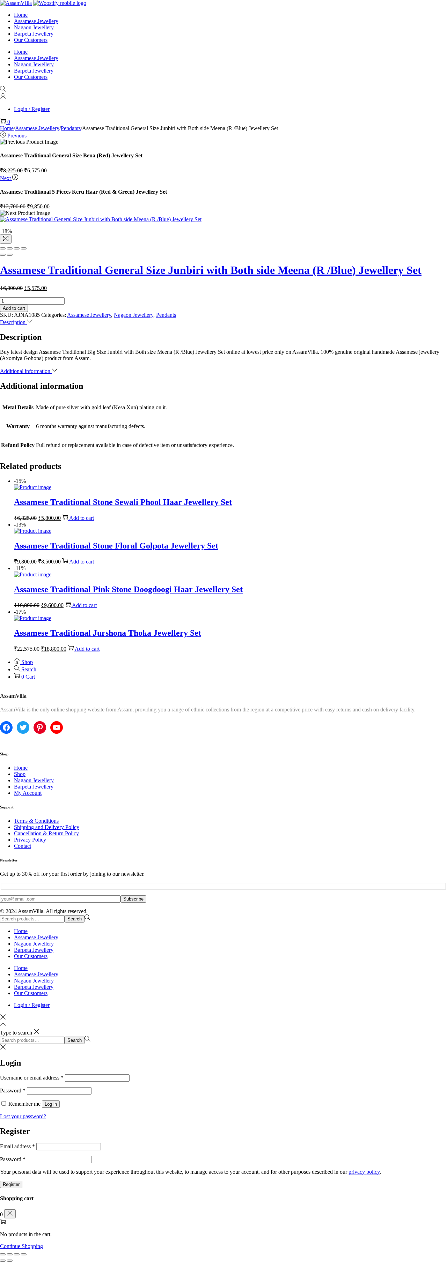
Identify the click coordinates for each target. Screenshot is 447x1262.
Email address (17, 1146)
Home (7, 128)
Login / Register (32, 109)
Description (13, 322)
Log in (51, 1104)
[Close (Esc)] (3, 248)
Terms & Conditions (36, 821)
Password (12, 1090)
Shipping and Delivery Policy (46, 827)
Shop (19, 774)
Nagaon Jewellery (133, 315)
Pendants (71, 128)
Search (74, 918)
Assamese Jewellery (37, 128)
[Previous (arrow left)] (3, 255)
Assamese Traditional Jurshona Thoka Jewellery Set (107, 632)
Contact (22, 846)
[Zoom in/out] (24, 248)
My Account (28, 793)
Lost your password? (23, 1116)
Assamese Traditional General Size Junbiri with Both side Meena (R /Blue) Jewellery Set (211, 270)
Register (11, 1184)
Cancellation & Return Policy (46, 833)
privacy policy (364, 1172)
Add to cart (14, 308)
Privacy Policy (30, 840)
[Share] (10, 248)
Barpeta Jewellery (33, 787)
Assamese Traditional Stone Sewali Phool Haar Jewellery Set (123, 502)
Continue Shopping (21, 1246)
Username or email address (32, 1078)
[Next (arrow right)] (10, 255)
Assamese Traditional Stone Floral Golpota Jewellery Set (116, 545)
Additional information (26, 371)
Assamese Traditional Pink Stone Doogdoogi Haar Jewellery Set (128, 589)
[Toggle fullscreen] (17, 248)
